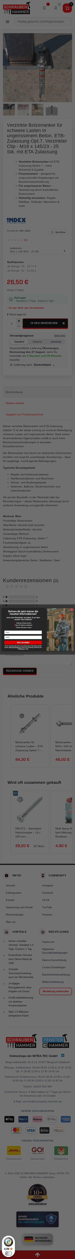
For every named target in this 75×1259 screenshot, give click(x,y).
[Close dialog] (71, 609)
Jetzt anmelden (23, 642)
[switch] (8, 1253)
